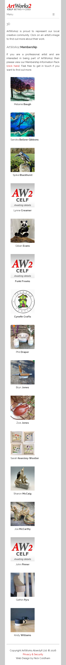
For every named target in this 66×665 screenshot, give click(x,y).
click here (13, 66)
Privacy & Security (33, 654)
